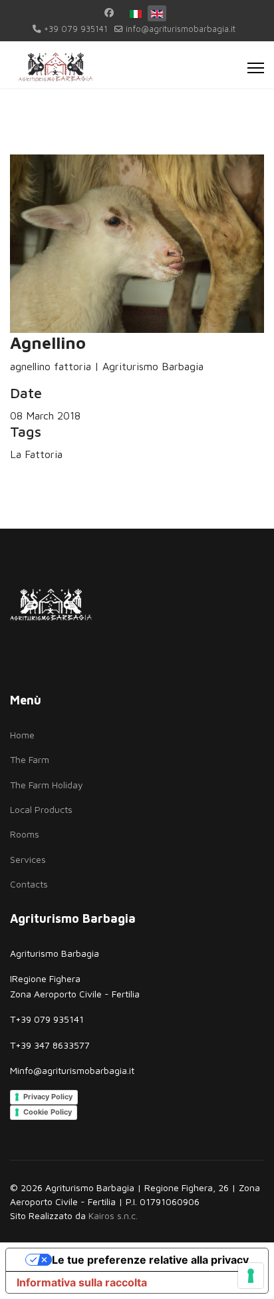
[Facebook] (109, 12)
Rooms (24, 834)
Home (22, 734)
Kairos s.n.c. (113, 1215)
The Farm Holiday (46, 784)
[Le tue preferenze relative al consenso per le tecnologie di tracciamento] (250, 1275)
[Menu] (255, 68)
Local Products (41, 809)
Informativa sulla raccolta (82, 1282)
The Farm (29, 759)
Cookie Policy (47, 1112)
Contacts (29, 884)
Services (28, 859)
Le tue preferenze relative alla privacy (150, 1259)
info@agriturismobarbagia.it (180, 29)
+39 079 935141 (76, 29)
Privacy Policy (47, 1096)
